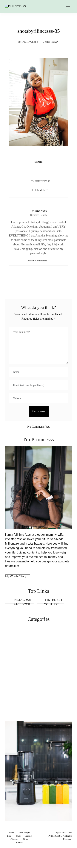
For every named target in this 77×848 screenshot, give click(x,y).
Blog (9, 836)
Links (25, 839)
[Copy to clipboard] (53, 170)
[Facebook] (24, 170)
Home (11, 832)
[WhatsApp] (45, 170)
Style (18, 836)
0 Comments (40, 190)
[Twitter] (31, 170)
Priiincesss (30, 41)
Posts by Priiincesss (37, 260)
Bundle (19, 842)
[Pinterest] (38, 170)
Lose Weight (24, 832)
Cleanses (14, 839)
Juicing (28, 836)
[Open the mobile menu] (68, 6)
